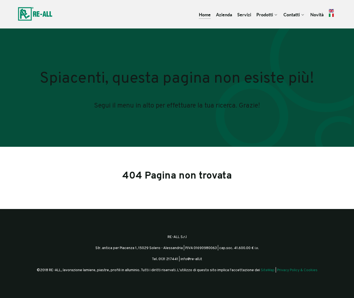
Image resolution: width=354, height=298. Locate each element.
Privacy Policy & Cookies (297, 270)
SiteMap (268, 270)
